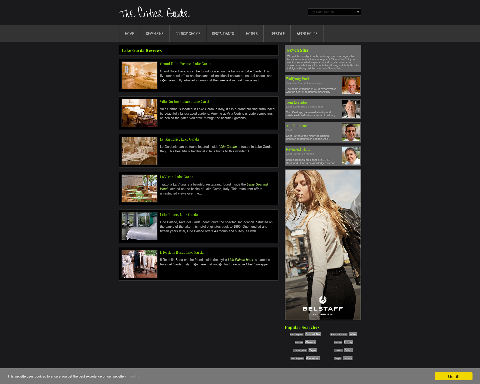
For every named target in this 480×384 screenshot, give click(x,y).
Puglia (338, 358)
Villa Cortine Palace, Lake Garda (185, 101)
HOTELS (252, 33)
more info (133, 376)
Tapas (312, 350)
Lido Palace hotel (240, 260)
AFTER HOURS (307, 33)
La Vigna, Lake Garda (176, 177)
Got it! (454, 376)
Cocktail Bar (313, 334)
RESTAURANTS (223, 33)
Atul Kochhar (296, 125)
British (348, 350)
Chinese (310, 342)
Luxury (348, 342)
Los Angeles (296, 334)
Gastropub (312, 358)
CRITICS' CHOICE (188, 33)
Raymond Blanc (298, 149)
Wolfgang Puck (298, 78)
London (299, 342)
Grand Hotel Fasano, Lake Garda (185, 63)
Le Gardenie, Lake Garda (179, 139)
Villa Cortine (228, 147)
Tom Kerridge (297, 102)
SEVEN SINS (155, 33)
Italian (353, 334)
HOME (129, 33)
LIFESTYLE (277, 33)
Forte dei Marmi (338, 334)
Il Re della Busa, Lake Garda (182, 252)
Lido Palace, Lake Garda (179, 214)
